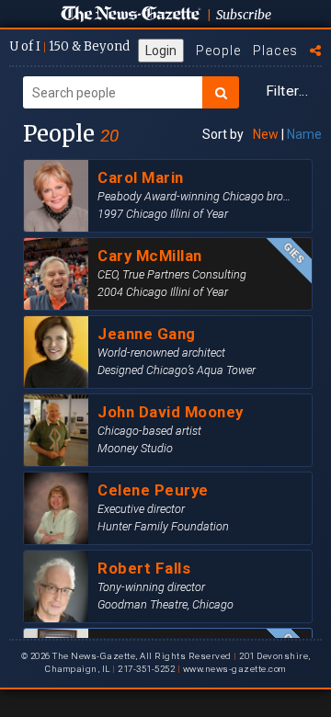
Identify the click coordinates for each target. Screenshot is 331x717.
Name (304, 134)
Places (275, 50)
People (218, 50)
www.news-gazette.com (234, 669)
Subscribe (243, 14)
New (266, 134)
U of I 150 (69, 46)
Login (161, 50)
